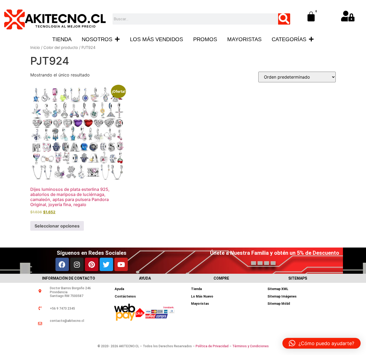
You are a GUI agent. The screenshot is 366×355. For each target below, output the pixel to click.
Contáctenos (125, 296)
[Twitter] (106, 264)
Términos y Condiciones (250, 346)
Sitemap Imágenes (282, 296)
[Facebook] (62, 264)
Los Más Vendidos (156, 39)
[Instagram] (77, 264)
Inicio (35, 47)
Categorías (289, 39)
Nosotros (97, 39)
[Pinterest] (91, 264)
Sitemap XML (277, 289)
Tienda (62, 39)
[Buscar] (284, 19)
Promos (205, 39)
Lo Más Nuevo (202, 296)
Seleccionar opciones (57, 226)
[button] (321, 343)
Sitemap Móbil (278, 304)
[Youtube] (121, 264)
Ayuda (119, 289)
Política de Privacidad (212, 346)
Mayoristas (244, 39)
